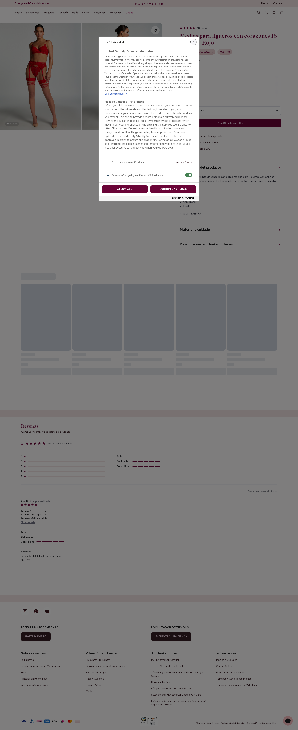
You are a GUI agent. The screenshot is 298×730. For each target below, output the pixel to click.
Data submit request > (116, 93)
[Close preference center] (193, 42)
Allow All (124, 189)
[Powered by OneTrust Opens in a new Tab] (184, 198)
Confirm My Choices (173, 189)
